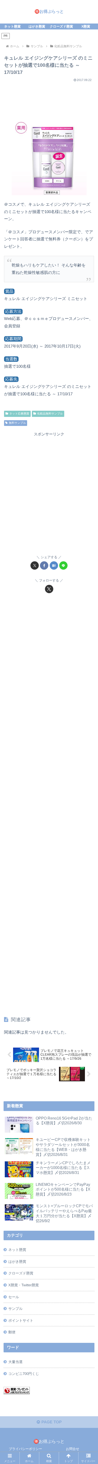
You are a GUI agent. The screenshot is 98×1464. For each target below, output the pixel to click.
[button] (88, 926)
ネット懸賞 (17, 1250)
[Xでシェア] (34, 565)
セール (13, 1297)
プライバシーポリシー (25, 1449)
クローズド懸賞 (20, 1273)
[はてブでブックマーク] (54, 565)
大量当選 (15, 1362)
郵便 (11, 1332)
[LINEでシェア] (63, 565)
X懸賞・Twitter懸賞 (23, 1285)
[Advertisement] (49, 98)
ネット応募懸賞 (19, 413)
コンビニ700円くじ (23, 1374)
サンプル (15, 1309)
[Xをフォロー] (49, 589)
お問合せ (72, 1449)
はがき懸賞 (17, 1261)
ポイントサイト (20, 1320)
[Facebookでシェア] (44, 565)
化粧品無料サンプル (50, 413)
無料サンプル (17, 422)
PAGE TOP (51, 1422)
